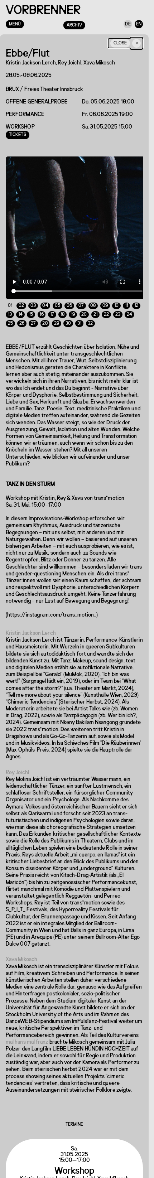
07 (81, 300)
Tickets (17, 135)
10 (116, 300)
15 (31, 309)
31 (79, 318)
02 (21, 300)
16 (41, 309)
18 (62, 309)
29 (56, 318)
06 (69, 300)
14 (20, 309)
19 (73, 309)
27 (33, 318)
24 (129, 309)
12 (136, 300)
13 (10, 309)
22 (106, 309)
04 (45, 300)
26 (21, 318)
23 (117, 309)
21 (95, 309)
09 (105, 300)
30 (68, 318)
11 (126, 300)
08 (93, 300)
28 (44, 318)
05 (57, 300)
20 (84, 309)
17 (52, 309)
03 (33, 300)
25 (10, 318)
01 (10, 300)
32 (90, 318)
